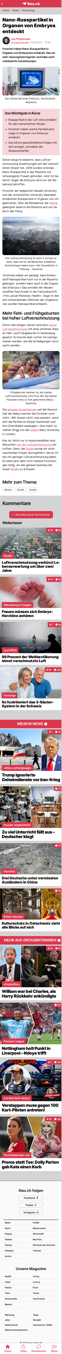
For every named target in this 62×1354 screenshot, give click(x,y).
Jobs (7, 1320)
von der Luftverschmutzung (34, 444)
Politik (36, 1222)
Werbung (9, 1315)
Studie (30, 448)
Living (36, 1276)
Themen (37, 1250)
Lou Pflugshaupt (20, 38)
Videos (8, 1239)
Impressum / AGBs (42, 1325)
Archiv (8, 1256)
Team (36, 1315)
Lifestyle (9, 1250)
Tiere (7, 1293)
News (15, 10)
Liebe (7, 1282)
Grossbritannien (20, 42)
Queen (34, 430)
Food (35, 1287)
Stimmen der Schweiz (44, 1245)
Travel (36, 1293)
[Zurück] (2, 3)
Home (5, 10)
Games (8, 1245)
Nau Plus (37, 1239)
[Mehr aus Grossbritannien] (31, 940)
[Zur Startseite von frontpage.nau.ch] (31, 3)
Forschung (28, 10)
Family (8, 1287)
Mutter (54, 203)
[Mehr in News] (31, 724)
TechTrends (39, 1298)
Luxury (36, 1282)
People (8, 1234)
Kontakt (37, 1320)
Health (8, 1276)
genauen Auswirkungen (22, 409)
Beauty (8, 1304)
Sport (8, 1228)
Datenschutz (11, 1325)
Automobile (11, 1298)
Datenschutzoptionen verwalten (17, 1330)
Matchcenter (39, 1228)
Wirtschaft (38, 1234)
